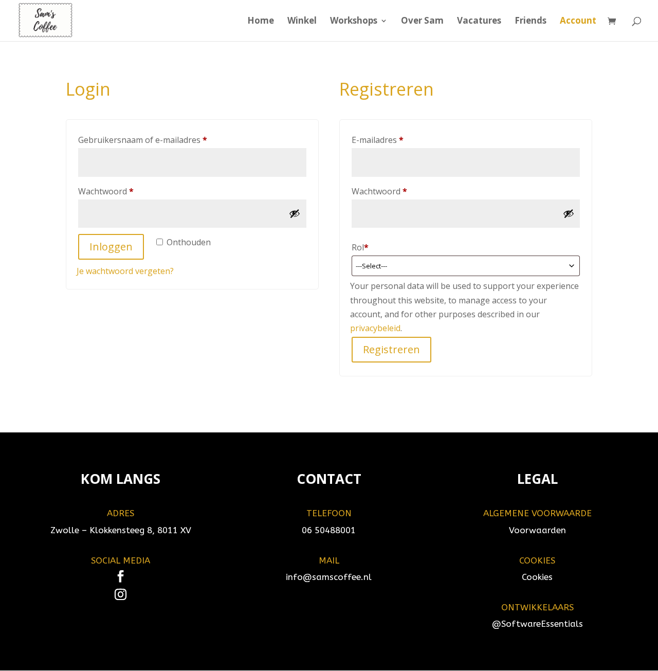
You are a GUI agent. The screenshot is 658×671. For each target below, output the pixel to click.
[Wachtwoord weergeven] (294, 213)
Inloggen (111, 246)
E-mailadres (391, 140)
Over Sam (422, 21)
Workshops (353, 21)
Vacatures (479, 21)
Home (260, 21)
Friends (530, 21)
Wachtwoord (119, 191)
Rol (360, 247)
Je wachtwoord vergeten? (125, 271)
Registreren (391, 349)
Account (578, 21)
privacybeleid (375, 328)
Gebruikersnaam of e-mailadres (156, 140)
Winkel (302, 21)
